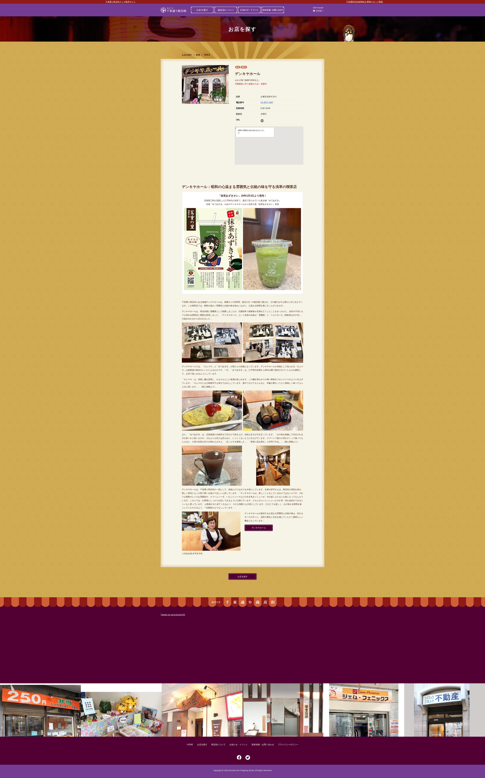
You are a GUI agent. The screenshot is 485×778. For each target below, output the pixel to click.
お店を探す (202, 10)
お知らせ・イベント (249, 10)
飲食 (198, 54)
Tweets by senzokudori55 (173, 614)
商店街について (225, 10)
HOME (190, 744)
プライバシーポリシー (288, 744)
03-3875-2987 (267, 102)
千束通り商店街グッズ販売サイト (120, 1)
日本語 (319, 10)
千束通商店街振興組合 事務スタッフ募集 (364, 1)
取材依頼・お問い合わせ (272, 10)
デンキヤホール (259, 527)
